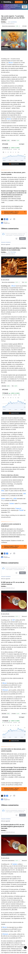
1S (5, 152)
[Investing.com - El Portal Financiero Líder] (8, 2)
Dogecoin (18, 508)
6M (10, 152)
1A (13, 152)
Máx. (18, 152)
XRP (24, 493)
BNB (15, 498)
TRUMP (21, 510)
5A (15, 152)
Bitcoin (11, 62)
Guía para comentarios (6, 242)
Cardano (11, 503)
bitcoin (9, 119)
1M (8, 152)
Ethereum (5, 690)
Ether (2, 490)
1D (3, 152)
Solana (3, 498)
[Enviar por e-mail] (14, 219)
